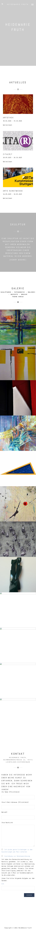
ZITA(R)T (7, 154)
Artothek (8, 117)
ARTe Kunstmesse (13, 191)
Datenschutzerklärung (20, 859)
